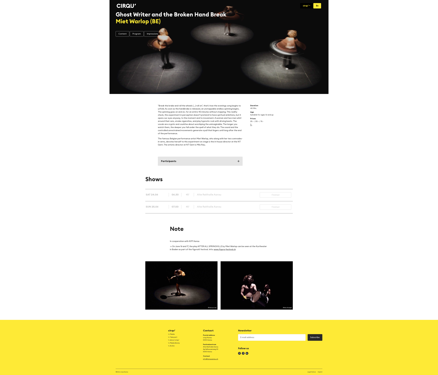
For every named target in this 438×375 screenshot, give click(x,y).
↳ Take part (172, 337)
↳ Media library (174, 343)
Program (136, 34)
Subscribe (315, 337)
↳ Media (171, 334)
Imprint (320, 372)
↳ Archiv (171, 346)
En (317, 6)
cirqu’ (306, 6)
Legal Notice (311, 372)
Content (122, 34)
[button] (251, 125)
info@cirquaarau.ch (210, 359)
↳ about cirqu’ (173, 340)
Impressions (152, 34)
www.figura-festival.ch (225, 249)
